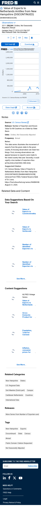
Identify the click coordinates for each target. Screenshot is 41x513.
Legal (5, 499)
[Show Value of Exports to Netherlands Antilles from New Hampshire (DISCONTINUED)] (25, 49)
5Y (14, 38)
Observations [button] (8, 23)
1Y (8, 38)
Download (29, 44)
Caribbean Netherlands (14, 395)
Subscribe (32, 466)
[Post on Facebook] (17, 113)
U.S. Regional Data (13, 385)
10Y (19, 38)
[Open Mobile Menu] (38, 2)
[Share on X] (13, 113)
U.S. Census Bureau (19, 122)
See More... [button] (21, 279)
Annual (8, 438)
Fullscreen (33, 101)
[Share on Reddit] (22, 113)
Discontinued (11, 434)
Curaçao (30, 390)
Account (30, 107)
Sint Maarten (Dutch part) (15, 390)
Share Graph (10, 107)
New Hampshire (12, 381)
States (22, 381)
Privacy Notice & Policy (12, 502)
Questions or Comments (12, 489)
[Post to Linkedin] (26, 113)
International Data (12, 400)
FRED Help (7, 493)
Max (26, 38)
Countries (29, 395)
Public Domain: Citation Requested (19, 443)
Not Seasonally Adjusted (15, 448)
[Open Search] (34, 2)
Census (27, 434)
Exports (23, 429)
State (20, 434)
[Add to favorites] (1, 8)
